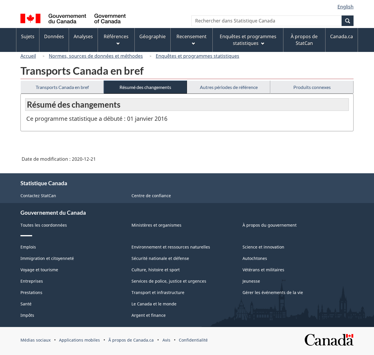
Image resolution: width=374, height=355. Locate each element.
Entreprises (31, 281)
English (345, 7)
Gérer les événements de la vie (273, 292)
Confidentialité (193, 340)
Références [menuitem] (116, 36)
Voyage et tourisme (39, 269)
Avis (166, 340)
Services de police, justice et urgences (168, 281)
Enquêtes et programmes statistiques (197, 56)
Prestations (31, 292)
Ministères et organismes (156, 225)
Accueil (28, 56)
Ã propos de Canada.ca (131, 340)
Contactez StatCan (38, 195)
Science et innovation (263, 247)
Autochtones (255, 258)
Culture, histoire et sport (155, 269)
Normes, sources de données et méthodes (96, 56)
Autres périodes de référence (229, 87)
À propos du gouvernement (270, 225)
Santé (26, 304)
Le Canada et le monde (153, 304)
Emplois (28, 247)
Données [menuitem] (54, 36)
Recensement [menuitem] (191, 36)
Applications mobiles (79, 340)
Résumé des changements (145, 87)
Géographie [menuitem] (152, 36)
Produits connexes (312, 87)
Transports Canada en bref (62, 87)
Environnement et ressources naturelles (170, 247)
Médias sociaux (35, 340)
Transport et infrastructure (157, 292)
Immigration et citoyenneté (47, 258)
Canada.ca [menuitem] (341, 36)
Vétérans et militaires (263, 269)
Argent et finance (148, 315)
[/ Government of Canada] (73, 19)
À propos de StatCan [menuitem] (304, 39)
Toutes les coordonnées (43, 225)
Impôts (27, 315)
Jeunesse (251, 281)
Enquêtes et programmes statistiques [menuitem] (248, 39)
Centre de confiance (151, 195)
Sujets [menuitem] (27, 36)
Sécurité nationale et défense (160, 258)
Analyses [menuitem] (83, 36)
